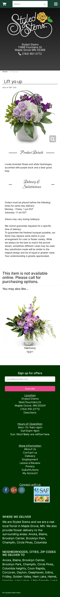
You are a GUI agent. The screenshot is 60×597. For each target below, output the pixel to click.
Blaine (43, 534)
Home (5, 71)
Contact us (30, 452)
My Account (30, 473)
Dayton (22, 572)
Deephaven (36, 572)
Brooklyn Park (35, 538)
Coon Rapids (36, 568)
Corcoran (8, 572)
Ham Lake (39, 576)
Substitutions (30, 470)
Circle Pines (24, 542)
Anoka (32, 534)
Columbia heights (14, 568)
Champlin (8, 542)
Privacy (30, 466)
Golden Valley (22, 576)
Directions (30, 412)
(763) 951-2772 (31, 53)
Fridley (6, 576)
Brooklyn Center (13, 538)
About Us (30, 449)
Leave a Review (30, 463)
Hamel (52, 576)
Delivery (30, 456)
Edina (49, 572)
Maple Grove (29, 526)
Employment (30, 459)
